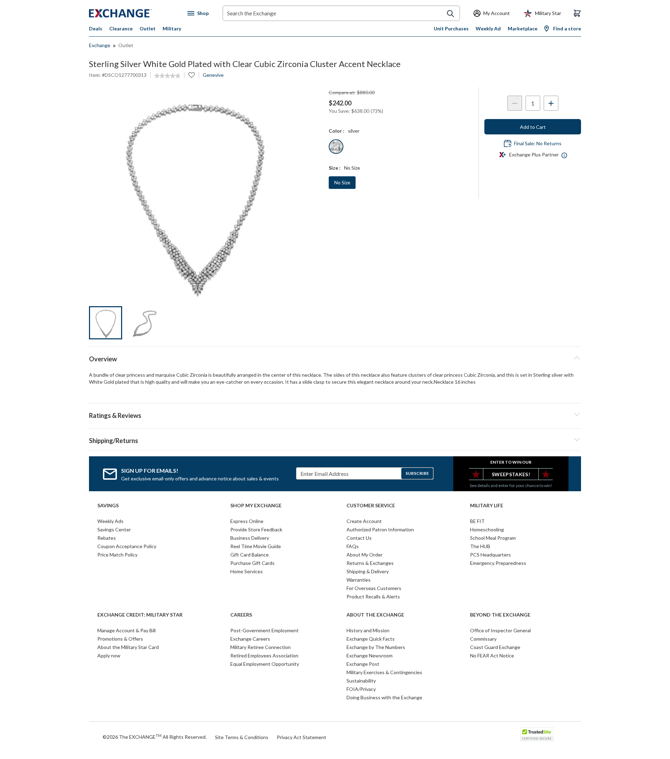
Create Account (364, 521)
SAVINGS (108, 505)
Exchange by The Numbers (376, 647)
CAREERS (241, 615)
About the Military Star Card (128, 647)
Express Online (246, 521)
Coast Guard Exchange (495, 647)
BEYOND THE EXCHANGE (500, 615)
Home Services (246, 571)
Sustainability (361, 681)
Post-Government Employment (264, 630)
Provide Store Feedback (256, 529)
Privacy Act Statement (301, 737)
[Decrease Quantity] (514, 103)
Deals (95, 28)
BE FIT (477, 521)
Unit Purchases (451, 28)
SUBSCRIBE (417, 473)
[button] (335, 414)
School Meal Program (493, 538)
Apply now (108, 655)
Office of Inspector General (500, 630)
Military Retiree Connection (260, 647)
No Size (342, 182)
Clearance (121, 28)
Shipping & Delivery (368, 571)
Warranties (359, 580)
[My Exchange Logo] (133, 13)
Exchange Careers (250, 639)
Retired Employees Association (264, 655)
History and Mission (368, 630)
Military (172, 28)
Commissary (483, 639)
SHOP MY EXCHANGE (256, 505)
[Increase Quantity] (551, 103)
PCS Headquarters (490, 555)
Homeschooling (487, 529)
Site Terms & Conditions (241, 737)
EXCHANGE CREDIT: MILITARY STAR (140, 615)
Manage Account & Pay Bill (126, 630)
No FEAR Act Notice (492, 655)
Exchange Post (363, 664)
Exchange (99, 45)
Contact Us (359, 538)
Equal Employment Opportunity (264, 664)
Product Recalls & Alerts (373, 596)
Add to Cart (533, 127)
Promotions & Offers (120, 639)
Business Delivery (249, 538)
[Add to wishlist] (191, 75)
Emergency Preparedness (498, 563)
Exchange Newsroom (370, 655)
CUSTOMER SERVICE (371, 505)
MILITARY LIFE (486, 505)
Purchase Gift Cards (252, 563)
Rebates (106, 538)
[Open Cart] (577, 13)
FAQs (353, 546)
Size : (335, 168)
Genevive (213, 75)
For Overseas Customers (374, 588)
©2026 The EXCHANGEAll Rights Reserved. (155, 737)
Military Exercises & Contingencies (384, 672)
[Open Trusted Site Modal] (536, 734)
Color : (336, 131)
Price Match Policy (117, 555)
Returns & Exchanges (370, 563)
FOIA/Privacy (361, 689)
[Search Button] (450, 13)
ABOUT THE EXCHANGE (375, 615)
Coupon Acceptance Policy (126, 546)
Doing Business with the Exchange (384, 697)
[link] (167, 75)
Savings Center (114, 529)
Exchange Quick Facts (371, 639)
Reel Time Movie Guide (255, 546)
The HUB (480, 546)
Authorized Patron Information (380, 529)
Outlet (148, 28)
